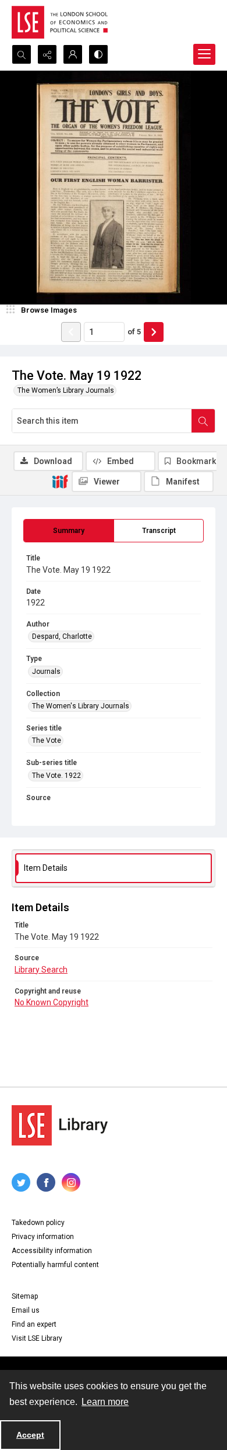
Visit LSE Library (37, 1338)
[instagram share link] (71, 1182)
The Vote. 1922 (56, 775)
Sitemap (25, 1296)
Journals (46, 671)
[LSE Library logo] (60, 1125)
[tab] (69, 531)
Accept (30, 1434)
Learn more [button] (105, 1402)
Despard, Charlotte (62, 636)
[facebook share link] (46, 1182)
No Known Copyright (51, 1002)
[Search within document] (203, 420)
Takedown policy (38, 1223)
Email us (26, 1310)
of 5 (134, 331)
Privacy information (43, 1237)
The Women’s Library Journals (65, 390)
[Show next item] (154, 332)
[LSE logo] (60, 22)
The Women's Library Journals (80, 706)
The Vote (46, 740)
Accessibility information (52, 1251)
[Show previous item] (71, 332)
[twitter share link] (21, 1182)
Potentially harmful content (55, 1265)
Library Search (41, 969)
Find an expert (34, 1324)
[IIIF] (60, 481)
